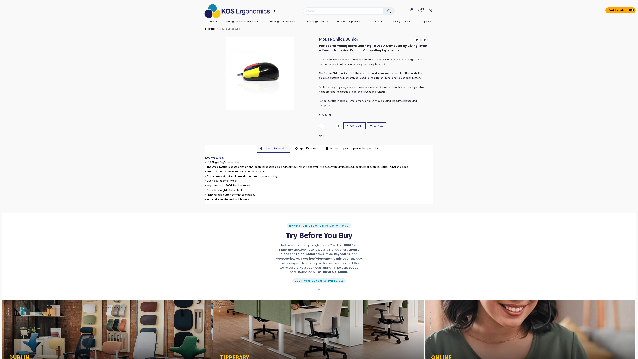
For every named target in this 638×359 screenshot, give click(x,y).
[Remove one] (322, 126)
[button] (417, 39)
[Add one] (338, 126)
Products (210, 28)
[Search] (389, 11)
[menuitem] (281, 22)
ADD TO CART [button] (356, 125)
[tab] (273, 149)
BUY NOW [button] (378, 125)
